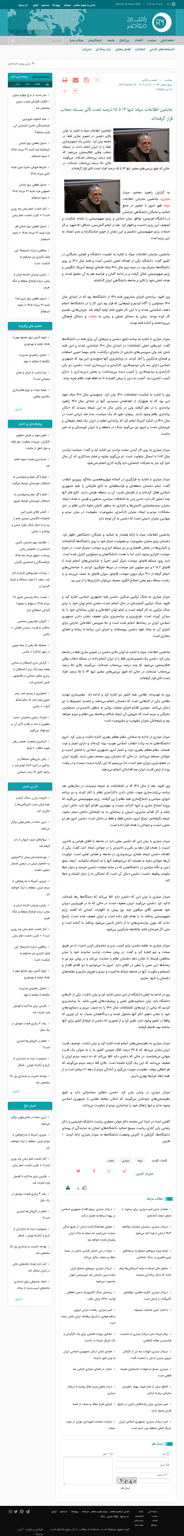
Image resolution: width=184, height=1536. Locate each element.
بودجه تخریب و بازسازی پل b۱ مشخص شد (30, 1079)
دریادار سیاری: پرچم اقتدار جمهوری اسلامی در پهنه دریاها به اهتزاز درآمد (88, 1212)
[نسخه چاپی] (64, 83)
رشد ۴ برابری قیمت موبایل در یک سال (30, 1027)
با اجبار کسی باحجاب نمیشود (151, 1310)
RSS (103, 1516)
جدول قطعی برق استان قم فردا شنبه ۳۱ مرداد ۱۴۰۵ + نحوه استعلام (31, 233)
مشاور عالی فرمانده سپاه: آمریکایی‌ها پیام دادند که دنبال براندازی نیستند (145, 1271)
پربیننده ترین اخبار (41, 77)
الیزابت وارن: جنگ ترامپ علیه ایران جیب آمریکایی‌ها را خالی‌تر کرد (32, 805)
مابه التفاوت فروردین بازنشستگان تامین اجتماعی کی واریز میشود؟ (31, 126)
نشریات (86, 49)
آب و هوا (23, 5)
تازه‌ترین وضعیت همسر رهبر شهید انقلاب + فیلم (31, 745)
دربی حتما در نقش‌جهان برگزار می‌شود (30, 825)
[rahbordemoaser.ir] (149, 22)
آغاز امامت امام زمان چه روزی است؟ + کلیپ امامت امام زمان (30, 212)
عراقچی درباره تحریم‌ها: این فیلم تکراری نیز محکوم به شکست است (32, 257)
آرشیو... (17, 409)
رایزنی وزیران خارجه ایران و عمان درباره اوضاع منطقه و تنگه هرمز (31, 281)
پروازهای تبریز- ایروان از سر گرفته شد (32, 843)
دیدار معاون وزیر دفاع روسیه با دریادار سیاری (91, 1390)
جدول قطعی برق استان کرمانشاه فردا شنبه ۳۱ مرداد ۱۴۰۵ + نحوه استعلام (30, 150)
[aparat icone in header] (25, 32)
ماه (27, 84)
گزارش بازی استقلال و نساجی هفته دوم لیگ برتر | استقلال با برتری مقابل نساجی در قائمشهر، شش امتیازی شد (30, 672)
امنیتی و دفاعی (149, 79)
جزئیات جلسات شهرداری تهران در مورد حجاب (90, 1425)
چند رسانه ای (103, 49)
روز (47, 84)
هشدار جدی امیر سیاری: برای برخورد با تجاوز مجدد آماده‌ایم (146, 1212)
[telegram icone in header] (32, 32)
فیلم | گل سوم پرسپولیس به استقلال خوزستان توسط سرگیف (31, 480)
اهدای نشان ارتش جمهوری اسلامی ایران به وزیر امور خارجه (89, 1355)
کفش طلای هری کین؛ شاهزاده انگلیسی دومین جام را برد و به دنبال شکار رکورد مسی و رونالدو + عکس (31, 522)
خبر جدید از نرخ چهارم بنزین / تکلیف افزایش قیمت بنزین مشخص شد (31, 102)
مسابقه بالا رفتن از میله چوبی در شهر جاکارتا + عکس (31, 648)
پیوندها (56, 5)
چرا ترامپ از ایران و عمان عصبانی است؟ (33, 376)
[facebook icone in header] (93, 1174)
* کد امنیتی (162, 1474)
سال (17, 84)
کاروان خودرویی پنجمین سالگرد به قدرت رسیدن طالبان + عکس (30, 628)
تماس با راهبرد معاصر (84, 5)
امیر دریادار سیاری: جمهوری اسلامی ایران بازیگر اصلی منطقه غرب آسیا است (145, 1425)
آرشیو (35, 5)
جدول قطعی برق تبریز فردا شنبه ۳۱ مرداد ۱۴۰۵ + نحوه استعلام (32, 305)
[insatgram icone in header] (11, 32)
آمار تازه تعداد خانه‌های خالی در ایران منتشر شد (31, 1267)
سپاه (167, 205)
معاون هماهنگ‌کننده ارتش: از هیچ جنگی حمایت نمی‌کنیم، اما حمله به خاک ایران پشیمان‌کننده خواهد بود (89, 1233)
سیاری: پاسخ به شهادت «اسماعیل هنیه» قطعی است (145, 1372)
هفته (37, 84)
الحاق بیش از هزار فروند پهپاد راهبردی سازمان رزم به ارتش (147, 1390)
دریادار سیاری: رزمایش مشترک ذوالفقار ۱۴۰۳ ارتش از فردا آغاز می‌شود (146, 1230)
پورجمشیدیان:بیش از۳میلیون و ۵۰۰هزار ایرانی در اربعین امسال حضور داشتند (30, 864)
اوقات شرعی (112, 1516)
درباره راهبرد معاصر (99, 1512)
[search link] (12, 40)
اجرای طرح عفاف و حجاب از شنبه (93, 1404)
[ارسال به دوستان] (75, 83)
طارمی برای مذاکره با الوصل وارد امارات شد (31, 1009)
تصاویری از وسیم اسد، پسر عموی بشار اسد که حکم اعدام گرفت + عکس (32, 700)
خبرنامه (67, 5)
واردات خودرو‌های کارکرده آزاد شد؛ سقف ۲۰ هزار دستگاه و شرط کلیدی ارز (30, 580)
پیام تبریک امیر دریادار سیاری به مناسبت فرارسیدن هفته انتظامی (145, 1337)
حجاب (92, 316)
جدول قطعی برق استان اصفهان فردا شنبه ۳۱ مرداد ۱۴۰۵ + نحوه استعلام (31, 191)
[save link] (86, 83)
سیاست (168, 79)
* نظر (106, 1454)
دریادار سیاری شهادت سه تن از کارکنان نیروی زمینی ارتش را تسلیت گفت (147, 1355)
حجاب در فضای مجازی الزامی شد (92, 1369)
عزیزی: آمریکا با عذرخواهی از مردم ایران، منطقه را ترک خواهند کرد (30, 888)
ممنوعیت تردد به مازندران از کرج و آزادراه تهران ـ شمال (31, 1062)
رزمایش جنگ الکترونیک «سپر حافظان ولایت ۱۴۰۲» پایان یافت (90, 1295)
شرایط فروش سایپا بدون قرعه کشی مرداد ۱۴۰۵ (30, 170)
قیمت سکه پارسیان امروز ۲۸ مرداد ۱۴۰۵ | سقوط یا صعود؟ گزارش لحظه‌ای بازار (31, 604)
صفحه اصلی (167, 40)
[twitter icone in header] (18, 32)
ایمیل (162, 1465)
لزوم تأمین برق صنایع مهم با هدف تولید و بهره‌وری (31, 341)
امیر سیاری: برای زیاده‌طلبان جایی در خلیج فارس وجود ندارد (144, 1407)
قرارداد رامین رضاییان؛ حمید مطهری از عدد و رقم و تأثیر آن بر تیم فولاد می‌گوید (30, 724)
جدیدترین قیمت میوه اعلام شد (32, 462)
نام (163, 1454)
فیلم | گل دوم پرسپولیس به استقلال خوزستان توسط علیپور (31, 497)
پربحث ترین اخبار (19, 77)
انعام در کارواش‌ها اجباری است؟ (33, 1044)
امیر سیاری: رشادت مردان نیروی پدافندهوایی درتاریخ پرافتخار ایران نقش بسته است (88, 1317)
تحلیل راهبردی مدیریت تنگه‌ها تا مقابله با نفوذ (34, 358)
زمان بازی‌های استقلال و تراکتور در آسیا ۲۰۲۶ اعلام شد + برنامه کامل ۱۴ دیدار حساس (31, 766)
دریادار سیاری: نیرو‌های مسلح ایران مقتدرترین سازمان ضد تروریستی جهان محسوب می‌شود (92, 1275)
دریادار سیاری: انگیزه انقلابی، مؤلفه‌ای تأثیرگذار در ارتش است (147, 1295)
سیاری (165, 199)
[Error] (64, 1188)
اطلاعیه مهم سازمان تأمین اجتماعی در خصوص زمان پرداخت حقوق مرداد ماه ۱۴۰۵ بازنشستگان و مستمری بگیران (32, 552)
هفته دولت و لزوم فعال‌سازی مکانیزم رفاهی (31, 393)
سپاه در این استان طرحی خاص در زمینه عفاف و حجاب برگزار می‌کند (89, 1254)
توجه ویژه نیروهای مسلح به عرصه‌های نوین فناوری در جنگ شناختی (147, 1254)
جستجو (45, 5)
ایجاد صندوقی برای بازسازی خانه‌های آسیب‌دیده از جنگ (32, 1285)
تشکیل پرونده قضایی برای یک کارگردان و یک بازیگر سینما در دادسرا (89, 1337)
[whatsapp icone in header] (109, 1174)
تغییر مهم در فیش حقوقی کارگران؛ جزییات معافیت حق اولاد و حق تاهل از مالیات (30, 442)
